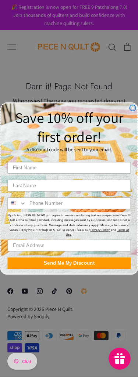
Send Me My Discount (69, 263)
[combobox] (17, 203)
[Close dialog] (133, 108)
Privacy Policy (100, 229)
